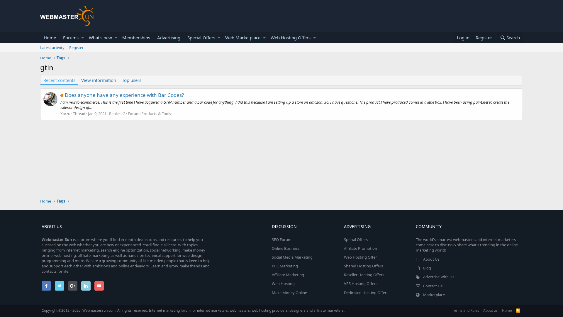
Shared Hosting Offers (363, 266)
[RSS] (518, 310)
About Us (431, 259)
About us (490, 310)
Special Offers (201, 38)
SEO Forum (281, 239)
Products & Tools (156, 113)
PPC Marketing (285, 266)
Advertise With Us (438, 276)
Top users (131, 80)
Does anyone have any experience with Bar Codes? (124, 95)
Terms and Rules (465, 310)
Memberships (136, 38)
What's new (100, 38)
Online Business (285, 248)
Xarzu (65, 113)
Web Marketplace (242, 38)
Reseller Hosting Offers (364, 274)
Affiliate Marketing (288, 274)
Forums (71, 38)
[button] (82, 37)
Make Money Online (289, 292)
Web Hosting (283, 283)
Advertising (168, 38)
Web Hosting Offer (360, 257)
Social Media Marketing (292, 257)
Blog (427, 268)
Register (76, 47)
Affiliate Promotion (360, 248)
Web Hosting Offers (291, 38)
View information (98, 80)
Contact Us (432, 286)
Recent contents (59, 80)
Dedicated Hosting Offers (366, 292)
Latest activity (52, 47)
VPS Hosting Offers (360, 283)
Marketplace (434, 294)
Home (50, 38)
